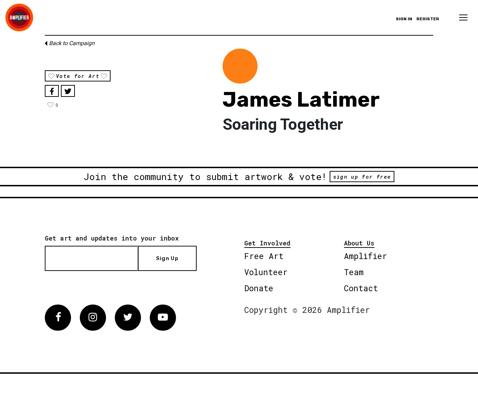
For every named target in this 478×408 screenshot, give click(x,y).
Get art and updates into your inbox (112, 238)
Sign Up (167, 258)
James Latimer (301, 99)
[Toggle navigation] (463, 17)
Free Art (263, 256)
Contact (361, 288)
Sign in (404, 18)
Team (354, 272)
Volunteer (266, 272)
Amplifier (365, 256)
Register (427, 18)
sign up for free (362, 176)
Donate (258, 288)
